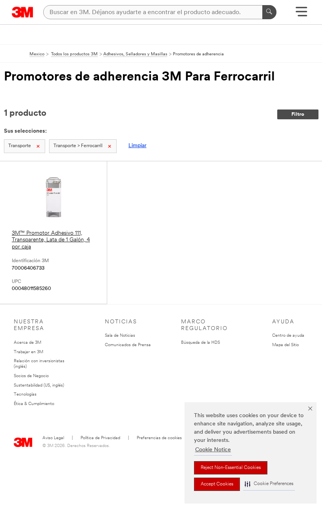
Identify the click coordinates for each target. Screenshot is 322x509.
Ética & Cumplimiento (34, 404)
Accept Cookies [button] (217, 484)
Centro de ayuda (288, 336)
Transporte (19, 146)
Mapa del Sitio (285, 345)
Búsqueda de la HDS (200, 343)
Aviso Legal (53, 438)
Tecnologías (25, 394)
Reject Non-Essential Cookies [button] (231, 467)
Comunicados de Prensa (128, 345)
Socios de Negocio (31, 376)
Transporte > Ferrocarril (77, 146)
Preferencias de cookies (159, 438)
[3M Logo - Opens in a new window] (22, 12)
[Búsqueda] (269, 12)
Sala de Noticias (120, 336)
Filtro (297, 114)
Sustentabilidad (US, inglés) (39, 385)
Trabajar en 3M (28, 352)
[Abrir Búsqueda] (301, 14)
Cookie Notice (213, 450)
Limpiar (137, 146)
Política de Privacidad (100, 438)
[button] (269, 484)
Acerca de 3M (27, 343)
